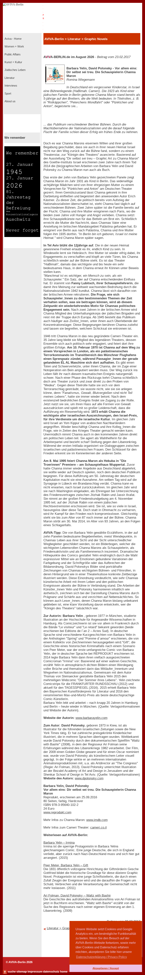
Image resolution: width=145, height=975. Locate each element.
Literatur (9, 77)
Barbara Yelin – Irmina (59, 842)
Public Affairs (12, 54)
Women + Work (14, 46)
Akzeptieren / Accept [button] (106, 968)
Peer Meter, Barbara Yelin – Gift (65, 865)
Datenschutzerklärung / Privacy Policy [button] (101, 957)
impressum (35, 971)
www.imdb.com (97, 820)
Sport (7, 93)
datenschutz (51, 971)
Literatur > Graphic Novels (65, 928)
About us (9, 101)
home (63, 971)
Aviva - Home (13, 38)
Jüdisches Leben (14, 69)
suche (12, 971)
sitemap (21, 971)
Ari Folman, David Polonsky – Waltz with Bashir (77, 895)
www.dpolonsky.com (89, 778)
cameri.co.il (98, 827)
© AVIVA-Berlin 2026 (19, 962)
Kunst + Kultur (13, 62)
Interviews (10, 85)
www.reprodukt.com (57, 812)
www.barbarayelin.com (91, 718)
